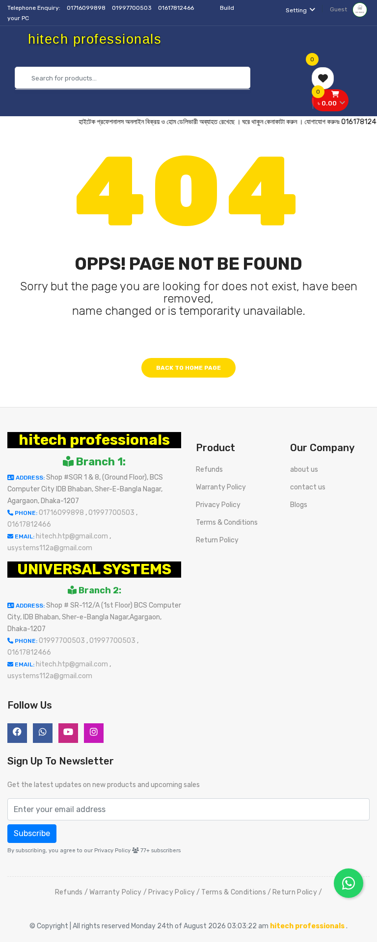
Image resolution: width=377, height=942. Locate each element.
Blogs (298, 505)
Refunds (209, 469)
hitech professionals (94, 440)
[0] (323, 78)
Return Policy (217, 540)
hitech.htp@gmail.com (72, 536)
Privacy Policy (218, 505)
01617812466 (176, 7)
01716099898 (87, 7)
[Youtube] (68, 733)
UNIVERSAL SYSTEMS (94, 569)
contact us (307, 487)
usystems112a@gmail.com (49, 548)
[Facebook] (17, 733)
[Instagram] (94, 733)
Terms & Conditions (227, 522)
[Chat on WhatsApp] (348, 883)
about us (304, 469)
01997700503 (132, 7)
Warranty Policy (221, 487)
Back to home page (188, 367)
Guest (339, 9)
